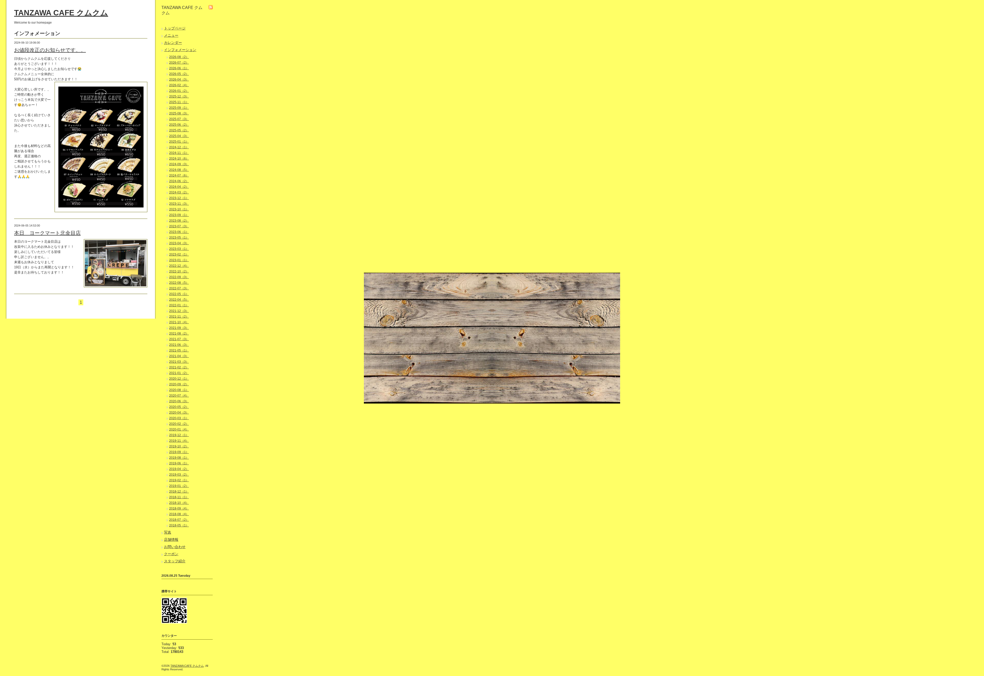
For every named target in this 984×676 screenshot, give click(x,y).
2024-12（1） (179, 147)
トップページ (175, 28)
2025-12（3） (179, 96)
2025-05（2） (179, 130)
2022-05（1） (179, 294)
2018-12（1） (179, 491)
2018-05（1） (179, 525)
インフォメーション (180, 50)
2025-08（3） (179, 113)
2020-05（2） (179, 407)
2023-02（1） (179, 254)
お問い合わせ (175, 547)
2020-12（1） (179, 378)
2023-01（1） (179, 260)
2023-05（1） (179, 237)
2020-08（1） (179, 390)
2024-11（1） (179, 153)
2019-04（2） (179, 469)
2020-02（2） (179, 424)
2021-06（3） (179, 345)
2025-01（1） (179, 141)
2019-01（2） (179, 486)
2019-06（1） (179, 463)
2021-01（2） (179, 373)
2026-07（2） (179, 62)
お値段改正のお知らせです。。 (50, 50)
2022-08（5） (179, 283)
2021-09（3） (179, 328)
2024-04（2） (179, 187)
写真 (167, 532)
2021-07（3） (179, 339)
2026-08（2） (179, 57)
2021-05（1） (179, 350)
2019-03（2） (179, 474)
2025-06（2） (179, 124)
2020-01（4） (179, 429)
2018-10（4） (179, 503)
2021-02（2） (179, 367)
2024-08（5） (179, 170)
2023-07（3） (179, 226)
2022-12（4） (179, 266)
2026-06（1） (179, 68)
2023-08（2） (179, 220)
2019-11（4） (179, 441)
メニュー (171, 35)
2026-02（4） (179, 85)
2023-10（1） (179, 209)
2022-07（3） (179, 288)
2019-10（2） (179, 446)
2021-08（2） (179, 333)
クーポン (171, 554)
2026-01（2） (179, 91)
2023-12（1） (179, 198)
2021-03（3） (179, 362)
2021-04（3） (179, 356)
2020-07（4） (179, 395)
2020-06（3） (179, 401)
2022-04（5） (179, 299)
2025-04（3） (179, 136)
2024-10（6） (179, 158)
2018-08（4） (179, 514)
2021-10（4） (179, 322)
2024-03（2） (179, 192)
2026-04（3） (179, 79)
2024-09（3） (179, 164)
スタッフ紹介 (175, 561)
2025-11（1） (179, 102)
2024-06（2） (179, 181)
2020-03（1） (179, 418)
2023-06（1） (179, 232)
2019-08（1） (179, 457)
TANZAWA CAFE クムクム (61, 12)
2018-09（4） (179, 508)
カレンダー (173, 43)
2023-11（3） (179, 203)
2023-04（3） (179, 243)
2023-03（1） (179, 249)
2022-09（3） (179, 277)
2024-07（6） (179, 175)
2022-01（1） (179, 305)
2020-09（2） (179, 384)
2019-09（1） (179, 452)
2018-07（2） (179, 520)
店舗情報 (171, 539)
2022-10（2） (179, 271)
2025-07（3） (179, 119)
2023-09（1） (179, 215)
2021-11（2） (179, 316)
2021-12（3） (179, 311)
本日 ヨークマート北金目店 (47, 233)
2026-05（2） (179, 74)
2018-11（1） (179, 497)
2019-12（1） (179, 435)
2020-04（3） (179, 412)
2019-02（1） (179, 480)
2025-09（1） (179, 108)
